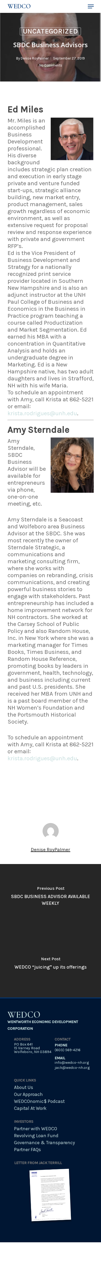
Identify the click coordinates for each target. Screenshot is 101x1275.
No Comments (50, 65)
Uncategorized (50, 31)
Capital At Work (30, 1108)
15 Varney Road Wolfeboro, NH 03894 (32, 1050)
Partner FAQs (27, 1149)
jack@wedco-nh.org (72, 1067)
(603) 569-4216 (68, 1050)
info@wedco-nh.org (72, 1062)
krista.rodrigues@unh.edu (42, 413)
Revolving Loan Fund (36, 1135)
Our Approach (28, 1094)
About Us (23, 1087)
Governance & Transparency (44, 1142)
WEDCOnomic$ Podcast (39, 1101)
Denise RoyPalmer (34, 58)
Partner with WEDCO (35, 1128)
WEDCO (19, 6)
